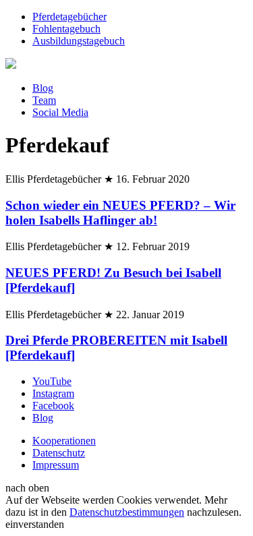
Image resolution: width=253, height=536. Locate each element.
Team (44, 100)
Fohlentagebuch (66, 28)
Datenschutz (58, 452)
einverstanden (34, 524)
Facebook (53, 405)
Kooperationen (64, 440)
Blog (42, 88)
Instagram (53, 393)
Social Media (60, 112)
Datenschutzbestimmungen (126, 512)
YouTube (52, 381)
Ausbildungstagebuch (78, 41)
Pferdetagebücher (69, 16)
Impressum (55, 465)
